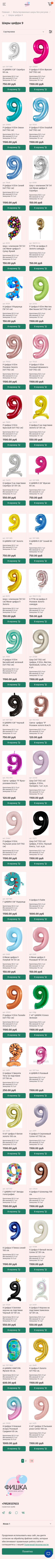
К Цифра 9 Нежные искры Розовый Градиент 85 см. (12, 1429)
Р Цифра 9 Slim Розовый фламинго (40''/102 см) (38, 367)
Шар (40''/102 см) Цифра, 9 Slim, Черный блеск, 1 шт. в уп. (40, 844)
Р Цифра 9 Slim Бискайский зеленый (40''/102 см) (13, 662)
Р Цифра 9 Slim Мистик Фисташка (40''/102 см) (40, 307)
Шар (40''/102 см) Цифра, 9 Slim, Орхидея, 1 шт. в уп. (38, 783)
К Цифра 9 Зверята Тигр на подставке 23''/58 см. (12, 1076)
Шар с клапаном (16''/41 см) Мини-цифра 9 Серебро (40, 188)
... (3, 15)
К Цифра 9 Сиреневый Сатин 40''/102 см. (40, 1135)
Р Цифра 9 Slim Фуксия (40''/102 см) (40, 70)
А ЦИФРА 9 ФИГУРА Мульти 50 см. (11, 1369)
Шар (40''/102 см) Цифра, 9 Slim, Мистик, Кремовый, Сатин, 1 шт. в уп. (40, 663)
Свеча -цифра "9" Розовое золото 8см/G (40, 724)
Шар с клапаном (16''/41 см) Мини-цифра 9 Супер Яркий (14, 248)
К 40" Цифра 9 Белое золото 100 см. (13, 1135)
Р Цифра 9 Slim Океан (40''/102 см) (13, 128)
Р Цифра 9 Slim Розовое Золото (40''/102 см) (10, 367)
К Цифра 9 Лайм (37, 900)
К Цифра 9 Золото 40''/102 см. (37, 1369)
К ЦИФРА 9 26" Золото (13, 541)
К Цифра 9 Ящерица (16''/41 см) (12, 307)
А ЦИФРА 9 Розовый (38, 1073)
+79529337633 (10, 1503)
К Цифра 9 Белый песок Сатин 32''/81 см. (40, 1250)
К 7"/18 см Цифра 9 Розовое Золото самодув (38, 601)
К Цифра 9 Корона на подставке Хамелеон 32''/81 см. (39, 1310)
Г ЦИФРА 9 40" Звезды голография (13, 1192)
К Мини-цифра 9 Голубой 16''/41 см (11, 958)
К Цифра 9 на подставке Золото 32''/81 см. (40, 426)
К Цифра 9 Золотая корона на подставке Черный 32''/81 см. (13, 1310)
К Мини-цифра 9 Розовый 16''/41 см (38, 958)
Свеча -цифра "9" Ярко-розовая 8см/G (14, 782)
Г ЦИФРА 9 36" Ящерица (14, 902)
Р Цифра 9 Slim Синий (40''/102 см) (13, 186)
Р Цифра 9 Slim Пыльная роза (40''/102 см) (14, 844)
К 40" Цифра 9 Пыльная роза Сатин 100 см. (40, 1427)
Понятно (27, 1551)
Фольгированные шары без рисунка (30, 12)
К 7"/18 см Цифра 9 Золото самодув (38, 247)
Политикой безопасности (36, 1544)
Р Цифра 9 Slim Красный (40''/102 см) (13, 426)
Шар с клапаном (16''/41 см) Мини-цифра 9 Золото (14, 601)
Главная (6, 12)
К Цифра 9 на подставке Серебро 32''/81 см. (14, 484)
